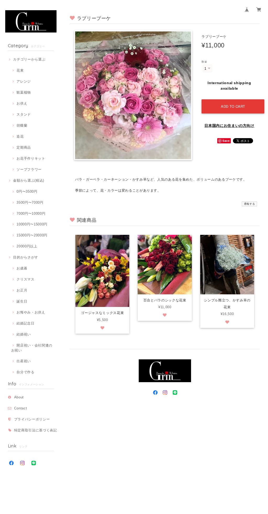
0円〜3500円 (26, 191)
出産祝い (23, 361)
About (19, 397)
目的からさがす (25, 257)
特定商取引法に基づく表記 (35, 430)
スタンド (23, 114)
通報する (249, 203)
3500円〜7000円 (29, 202)
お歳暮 (21, 268)
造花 (20, 136)
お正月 (21, 290)
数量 (204, 61)
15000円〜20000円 (31, 235)
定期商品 (23, 147)
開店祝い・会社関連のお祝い (31, 347)
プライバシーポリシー (32, 419)
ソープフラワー (29, 169)
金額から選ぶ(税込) (28, 180)
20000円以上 (26, 246)
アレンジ (23, 81)
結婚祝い (23, 334)
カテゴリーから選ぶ (29, 59)
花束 (20, 70)
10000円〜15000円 (31, 224)
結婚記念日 (25, 323)
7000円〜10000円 (30, 213)
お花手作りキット (30, 158)
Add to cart (233, 106)
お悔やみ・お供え (30, 312)
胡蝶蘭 (21, 125)
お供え (21, 103)
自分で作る (25, 372)
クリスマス (25, 279)
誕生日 (21, 301)
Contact (20, 408)
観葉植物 (23, 92)
